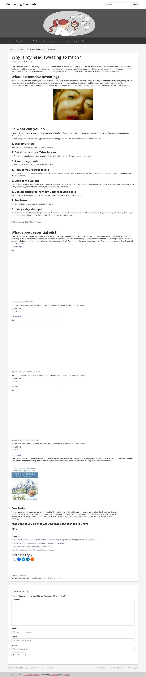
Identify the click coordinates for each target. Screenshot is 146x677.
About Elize (20, 41)
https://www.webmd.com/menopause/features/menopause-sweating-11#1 (40, 543)
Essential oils (48, 41)
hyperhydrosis (49, 578)
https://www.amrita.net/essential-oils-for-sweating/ (31, 546)
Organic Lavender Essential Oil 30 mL (26, 372)
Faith (84, 41)
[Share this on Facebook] (19, 559)
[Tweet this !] (23, 559)
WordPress (55, 675)
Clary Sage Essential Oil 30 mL (23, 302)
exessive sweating (24, 578)
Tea (67, 41)
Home (10, 41)
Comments (16, 599)
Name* (14, 628)
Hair (60, 41)
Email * (14, 637)
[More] (82, 305)
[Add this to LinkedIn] (28, 559)
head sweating (37, 578)
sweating (59, 578)
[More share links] (32, 559)
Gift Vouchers (34, 41)
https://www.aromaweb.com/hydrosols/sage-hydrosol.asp (34, 550)
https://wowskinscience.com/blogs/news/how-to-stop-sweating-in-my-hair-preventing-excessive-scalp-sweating (54, 540)
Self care (22, 576)
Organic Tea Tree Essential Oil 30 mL (26, 440)
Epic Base (66, 675)
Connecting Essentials (21, 4)
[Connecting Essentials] (73, 23)
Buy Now (15, 311)
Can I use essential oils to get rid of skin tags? (119, 668)
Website (15, 645)
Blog (76, 41)
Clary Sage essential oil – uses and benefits (36, 668)
